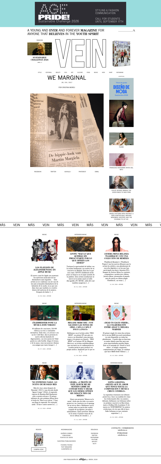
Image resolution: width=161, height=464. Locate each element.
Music (96, 72)
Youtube (94, 439)
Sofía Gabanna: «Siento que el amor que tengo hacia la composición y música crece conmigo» (116, 386)
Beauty (58, 72)
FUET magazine (66, 447)
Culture (80, 72)
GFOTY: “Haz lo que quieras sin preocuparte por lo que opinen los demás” (80, 258)
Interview (78, 234)
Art (72, 72)
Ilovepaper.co (66, 449)
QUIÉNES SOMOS (66, 433)
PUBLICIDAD (67, 435)
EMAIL (97, 172)
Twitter (94, 435)
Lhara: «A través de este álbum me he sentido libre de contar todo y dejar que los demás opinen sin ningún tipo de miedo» (80, 389)
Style (40, 72)
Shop (110, 72)
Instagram (119, 72)
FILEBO (121, 147)
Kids (103, 72)
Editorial (49, 72)
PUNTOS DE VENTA (66, 437)
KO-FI (94, 444)
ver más (49, 296)
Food (88, 72)
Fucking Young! (66, 445)
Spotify (94, 442)
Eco (65, 72)
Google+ (3, 463)
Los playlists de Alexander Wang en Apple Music (44, 270)
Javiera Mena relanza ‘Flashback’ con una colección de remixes (116, 256)
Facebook (94, 433)
